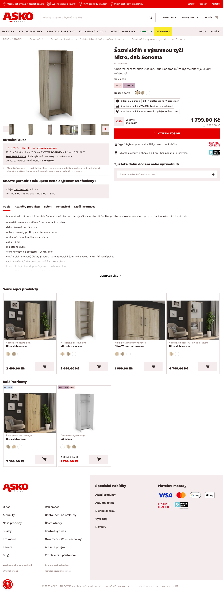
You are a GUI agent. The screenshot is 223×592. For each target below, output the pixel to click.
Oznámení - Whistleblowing (63, 539)
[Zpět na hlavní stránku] (18, 17)
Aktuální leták (104, 502)
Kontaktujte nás (55, 531)
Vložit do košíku (167, 133)
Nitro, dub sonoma (18, 344)
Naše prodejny (12, 523)
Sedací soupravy (122, 31)
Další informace (84, 206)
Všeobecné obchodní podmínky (18, 565)
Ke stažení (63, 206)
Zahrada (146, 31)
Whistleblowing (10, 571)
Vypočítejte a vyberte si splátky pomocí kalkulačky (147, 144)
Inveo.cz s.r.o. (125, 586)
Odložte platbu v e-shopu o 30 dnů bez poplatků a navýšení (153, 152)
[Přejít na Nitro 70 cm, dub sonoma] (138, 320)
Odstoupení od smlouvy (60, 515)
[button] (11, 129)
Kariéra (7, 547)
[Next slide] (105, 129)
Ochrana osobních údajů (57, 565)
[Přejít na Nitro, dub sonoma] (29, 320)
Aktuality (9, 515)
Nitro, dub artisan (19, 437)
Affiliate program (56, 547)
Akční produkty (105, 494)
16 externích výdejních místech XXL (161, 111)
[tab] (6, 207)
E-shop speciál (105, 510)
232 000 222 (21, 189)
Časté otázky (53, 523)
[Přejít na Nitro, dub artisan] (29, 413)
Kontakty (216, 4)
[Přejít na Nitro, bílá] (84, 413)
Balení (48, 206)
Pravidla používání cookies (58, 571)
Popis (6, 206)
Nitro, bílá (73, 437)
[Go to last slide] (6, 129)
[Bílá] (148, 93)
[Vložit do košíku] (44, 366)
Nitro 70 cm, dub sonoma (130, 344)
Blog (202, 31)
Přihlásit (169, 17)
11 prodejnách (172, 101)
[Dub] (137, 93)
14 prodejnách (166, 106)
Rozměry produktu (27, 206)
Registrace (190, 17)
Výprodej (101, 518)
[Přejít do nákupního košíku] (211, 17)
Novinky (100, 526)
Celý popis (120, 78)
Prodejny (203, 4)
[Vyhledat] (151, 17)
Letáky (191, 4)
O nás (6, 507)
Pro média (9, 539)
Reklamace (52, 507)
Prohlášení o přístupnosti (61, 555)
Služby (216, 31)
